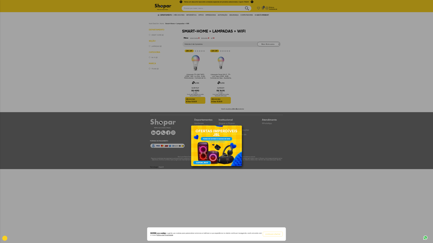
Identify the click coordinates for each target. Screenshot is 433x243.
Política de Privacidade (164, 235)
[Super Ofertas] (216, 146)
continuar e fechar (272, 234)
